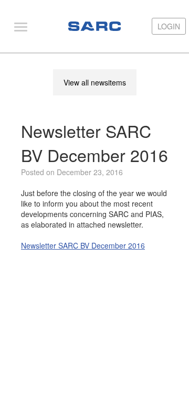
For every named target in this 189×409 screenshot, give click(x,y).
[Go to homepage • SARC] (94, 26)
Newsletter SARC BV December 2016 (83, 245)
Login (169, 26)
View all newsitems (95, 82)
